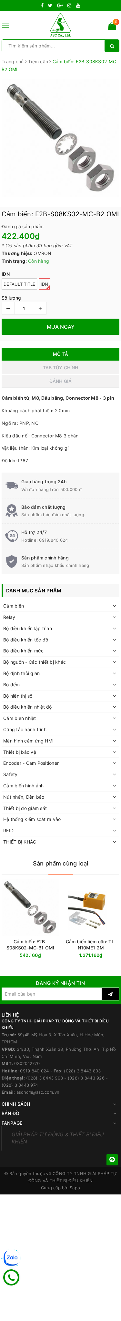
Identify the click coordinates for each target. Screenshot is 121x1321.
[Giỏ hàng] (112, 27)
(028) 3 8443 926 (86, 1077)
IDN (44, 284)
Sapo (75, 1187)
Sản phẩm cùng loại (60, 863)
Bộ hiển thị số (18, 696)
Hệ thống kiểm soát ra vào (32, 819)
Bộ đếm (11, 684)
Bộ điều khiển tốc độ (25, 639)
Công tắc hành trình (24, 729)
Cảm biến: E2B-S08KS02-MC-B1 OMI (30, 944)
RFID (8, 830)
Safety (10, 774)
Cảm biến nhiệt (19, 718)
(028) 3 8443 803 (82, 1070)
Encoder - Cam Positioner (31, 763)
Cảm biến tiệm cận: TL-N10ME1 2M (91, 944)
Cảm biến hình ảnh (23, 785)
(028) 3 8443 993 (44, 1077)
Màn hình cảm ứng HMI (28, 740)
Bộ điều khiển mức (23, 650)
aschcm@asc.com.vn (37, 1092)
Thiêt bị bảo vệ (19, 752)
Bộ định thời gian (21, 673)
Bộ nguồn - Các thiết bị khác (34, 662)
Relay (9, 617)
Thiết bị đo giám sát (25, 808)
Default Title (19, 284)
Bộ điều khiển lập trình (27, 628)
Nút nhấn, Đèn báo (23, 797)
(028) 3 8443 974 (20, 1085)
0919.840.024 (53, 540)
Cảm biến (13, 606)
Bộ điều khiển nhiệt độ (27, 707)
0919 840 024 (34, 1070)
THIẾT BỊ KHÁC (19, 842)
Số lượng (11, 298)
